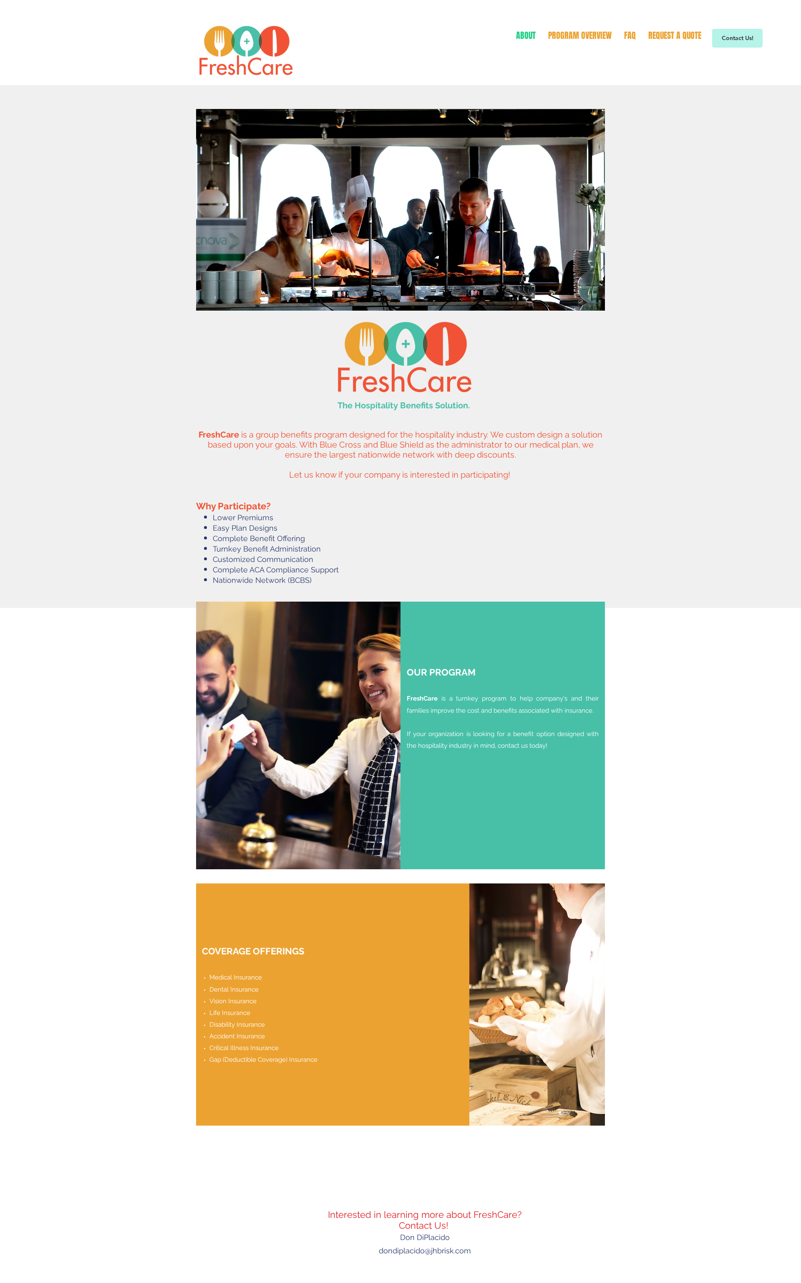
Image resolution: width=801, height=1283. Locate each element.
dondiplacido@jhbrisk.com (425, 1250)
